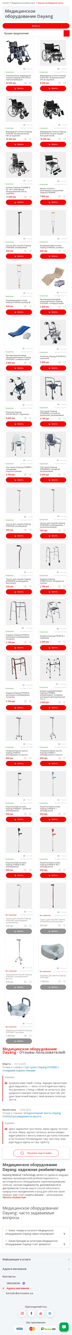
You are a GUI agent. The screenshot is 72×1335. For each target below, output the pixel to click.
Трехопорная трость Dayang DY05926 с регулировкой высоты (19, 976)
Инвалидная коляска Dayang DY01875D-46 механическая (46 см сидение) (53, 77)
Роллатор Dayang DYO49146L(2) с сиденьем (17, 413)
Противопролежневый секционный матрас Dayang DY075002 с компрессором (18, 357)
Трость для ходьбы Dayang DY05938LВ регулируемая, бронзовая (18, 581)
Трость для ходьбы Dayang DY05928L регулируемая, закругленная (18, 920)
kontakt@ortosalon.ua (19, 1293)
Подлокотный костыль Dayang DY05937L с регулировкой (50, 808)
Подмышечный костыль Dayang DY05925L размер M (18, 301)
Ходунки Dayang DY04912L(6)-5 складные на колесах (52, 581)
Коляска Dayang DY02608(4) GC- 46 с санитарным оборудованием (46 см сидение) (18, 190)
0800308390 (13, 1283)
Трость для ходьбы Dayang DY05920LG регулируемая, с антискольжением (52, 525)
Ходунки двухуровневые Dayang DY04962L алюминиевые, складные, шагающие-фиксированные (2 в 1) (52, 695)
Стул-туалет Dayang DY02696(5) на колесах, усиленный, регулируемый (52, 413)
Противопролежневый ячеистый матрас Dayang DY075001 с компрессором (52, 301)
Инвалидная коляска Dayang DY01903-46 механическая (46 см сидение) (19, 133)
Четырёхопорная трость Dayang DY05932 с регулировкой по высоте (51, 753)
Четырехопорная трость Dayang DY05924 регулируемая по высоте (17, 753)
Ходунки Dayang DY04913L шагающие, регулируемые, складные (18, 637)
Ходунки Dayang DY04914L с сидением (52, 637)
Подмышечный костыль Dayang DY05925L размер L (52, 246)
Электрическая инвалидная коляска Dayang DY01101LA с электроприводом (18, 77)
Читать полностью (14, 1197)
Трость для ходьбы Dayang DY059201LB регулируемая (52, 920)
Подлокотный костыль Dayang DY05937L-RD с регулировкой (50, 864)
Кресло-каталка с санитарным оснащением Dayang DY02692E (51, 190)
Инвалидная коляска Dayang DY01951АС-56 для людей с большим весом (53, 133)
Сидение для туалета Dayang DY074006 (53, 976)
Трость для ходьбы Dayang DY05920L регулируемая (18, 525)
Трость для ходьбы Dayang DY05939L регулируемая (18, 246)
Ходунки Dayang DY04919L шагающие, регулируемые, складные (18, 695)
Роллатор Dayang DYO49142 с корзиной (53, 357)
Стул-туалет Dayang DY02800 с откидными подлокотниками (31, 1069)
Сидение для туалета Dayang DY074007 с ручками (19, 1031)
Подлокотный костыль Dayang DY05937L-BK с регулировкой (16, 864)
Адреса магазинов (18, 1288)
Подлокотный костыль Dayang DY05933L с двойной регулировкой (18, 808)
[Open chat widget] (64, 1327)
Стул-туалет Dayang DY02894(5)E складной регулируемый (50, 469)
